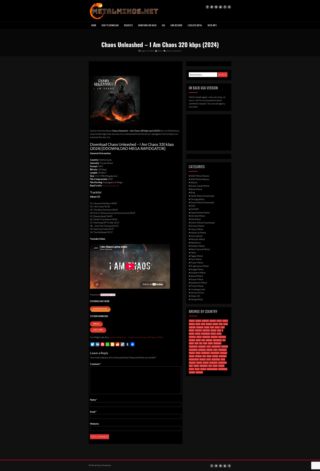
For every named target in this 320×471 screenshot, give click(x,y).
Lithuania (225, 346)
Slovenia (205, 363)
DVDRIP (194, 209)
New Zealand (215, 353)
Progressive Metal (199, 266)
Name (93, 399)
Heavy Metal (196, 229)
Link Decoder (176, 25)
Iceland (198, 340)
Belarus (225, 321)
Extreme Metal (197, 215)
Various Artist (197, 292)
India (203, 340)
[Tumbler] (225, 7)
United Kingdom (212, 369)
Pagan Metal (196, 256)
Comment (95, 364)
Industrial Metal (198, 232)
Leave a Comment (174, 51)
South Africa (213, 363)
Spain (191, 366)
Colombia (192, 327)
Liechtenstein (216, 346)
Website (94, 423)
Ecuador (213, 330)
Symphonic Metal (198, 282)
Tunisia (191, 369)
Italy (200, 343)
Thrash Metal (196, 286)
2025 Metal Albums (199, 175)
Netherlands (206, 353)
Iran (224, 340)
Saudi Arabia (216, 359)
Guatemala (206, 337)
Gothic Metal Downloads (202, 222)
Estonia (197, 334)
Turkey (197, 369)
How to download (110, 25)
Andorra (191, 321)
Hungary (192, 340)
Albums (194, 182)
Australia (213, 321)
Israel (196, 343)
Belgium (192, 324)
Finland (213, 334)
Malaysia (209, 350)
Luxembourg (193, 350)
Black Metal (196, 189)
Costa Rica (199, 327)
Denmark (198, 330)
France (219, 334)
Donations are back (147, 25)
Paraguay (198, 356)
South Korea (222, 363)
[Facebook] (207, 7)
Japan (205, 343)
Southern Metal (198, 272)
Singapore (192, 363)
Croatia (206, 327)
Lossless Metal (195, 25)
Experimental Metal (200, 212)
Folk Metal (195, 219)
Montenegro (222, 350)
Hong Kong (222, 337)
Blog (192, 192)
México (198, 353)
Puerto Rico (222, 356)
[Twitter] (212, 7)
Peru (204, 356)
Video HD (195, 296)
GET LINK (98, 330)
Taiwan (215, 366)
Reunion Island (193, 359)
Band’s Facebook (111, 185)
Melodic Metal (197, 239)
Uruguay (192, 372)
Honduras (214, 337)
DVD (192, 205)
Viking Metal (196, 299)
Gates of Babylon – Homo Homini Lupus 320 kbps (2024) (136, 337)
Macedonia (202, 350)
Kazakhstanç (193, 346)
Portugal (215, 356)
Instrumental (196, 236)
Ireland (191, 343)
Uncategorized (197, 289)
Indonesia (209, 340)
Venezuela (199, 372)
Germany (192, 337)
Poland (209, 356)
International (217, 340)
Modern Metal (197, 246)
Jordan (210, 343)
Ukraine (203, 369)
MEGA (96, 324)
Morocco (192, 353)
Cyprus (217, 327)
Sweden (196, 366)
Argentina (205, 321)
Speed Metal (196, 276)
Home (93, 25)
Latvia (209, 346)
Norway (191, 356)
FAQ (163, 25)
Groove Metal (197, 225)
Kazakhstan (217, 343)
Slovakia (199, 363)
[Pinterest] (216, 7)
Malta (215, 350)
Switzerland (203, 366)
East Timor (206, 330)
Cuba (212, 327)
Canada (215, 324)
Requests (128, 25)
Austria (219, 321)
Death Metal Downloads (202, 195)
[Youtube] (220, 7)
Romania (202, 359)
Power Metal (196, 262)
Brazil (203, 324)
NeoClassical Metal (200, 249)
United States (222, 369)
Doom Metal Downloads (202, 202)
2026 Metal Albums (199, 179)
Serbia (223, 359)
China (226, 324)
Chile (220, 324)
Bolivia (198, 324)
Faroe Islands (205, 334)
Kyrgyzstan (202, 346)
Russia (208, 359)
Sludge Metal (196, 269)
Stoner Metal (196, 279)
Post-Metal (196, 259)
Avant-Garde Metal (199, 185)
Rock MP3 (212, 25)
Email (93, 411)
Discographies (197, 199)
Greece (199, 337)
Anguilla (198, 321)
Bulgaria (209, 324)
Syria (210, 366)
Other (193, 252)
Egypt (219, 330)
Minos (159, 51)
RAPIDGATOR (100, 309)
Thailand (221, 366)
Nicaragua (223, 353)
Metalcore (195, 242)
